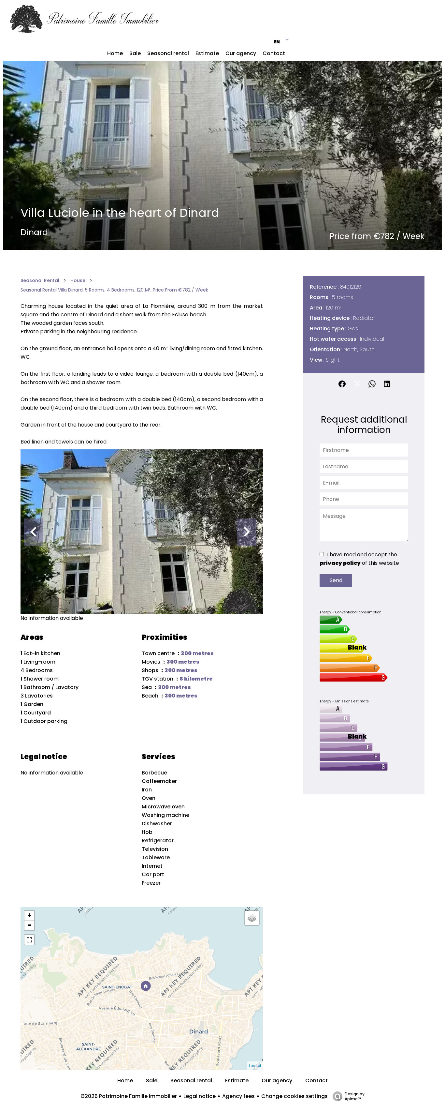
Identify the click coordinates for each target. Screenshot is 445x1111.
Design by (355, 1096)
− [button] (29, 925)
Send (336, 580)
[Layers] (252, 918)
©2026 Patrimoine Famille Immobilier (128, 1096)
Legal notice (199, 1096)
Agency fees (238, 1096)
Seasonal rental (40, 280)
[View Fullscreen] (29, 940)
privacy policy (340, 563)
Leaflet (255, 1065)
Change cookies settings (294, 1096)
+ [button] (29, 916)
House (77, 280)
